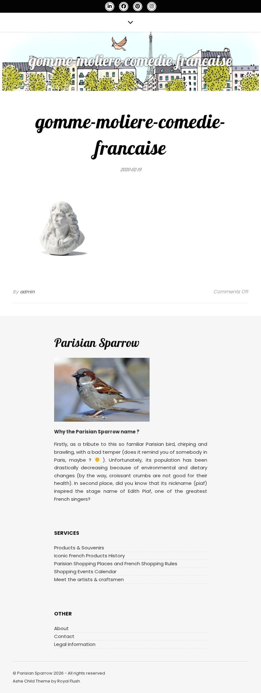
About (61, 628)
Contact (64, 636)
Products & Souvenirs (79, 547)
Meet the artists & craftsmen (89, 579)
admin (27, 292)
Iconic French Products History (89, 555)
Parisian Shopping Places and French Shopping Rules (115, 563)
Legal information (74, 644)
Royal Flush (68, 681)
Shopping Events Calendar (85, 571)
